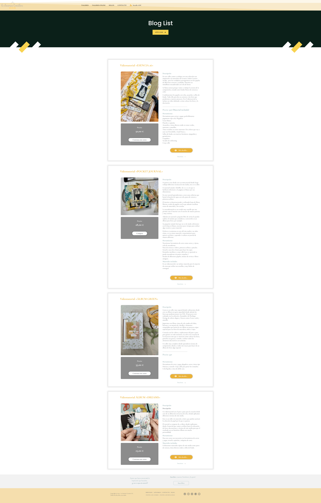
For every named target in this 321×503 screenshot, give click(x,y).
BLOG (173, 492)
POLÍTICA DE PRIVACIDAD (167, 495)
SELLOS (111, 5)
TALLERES (85, 5)
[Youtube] (195, 494)
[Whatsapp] (199, 494)
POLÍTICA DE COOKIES (152, 495)
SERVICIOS (149, 492)
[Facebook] (185, 494)
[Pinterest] (192, 494)
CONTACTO (122, 5)
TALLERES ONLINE (98, 5)
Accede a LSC (137, 5)
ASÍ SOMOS (157, 492)
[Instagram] (188, 494)
